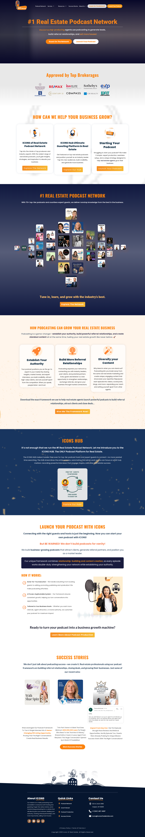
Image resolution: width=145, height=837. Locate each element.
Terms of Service (78, 828)
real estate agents (108, 161)
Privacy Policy (65, 828)
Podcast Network (66, 803)
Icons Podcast (65, 808)
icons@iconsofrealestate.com (102, 816)
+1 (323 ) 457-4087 (98, 811)
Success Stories (66, 816)
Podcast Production (67, 812)
